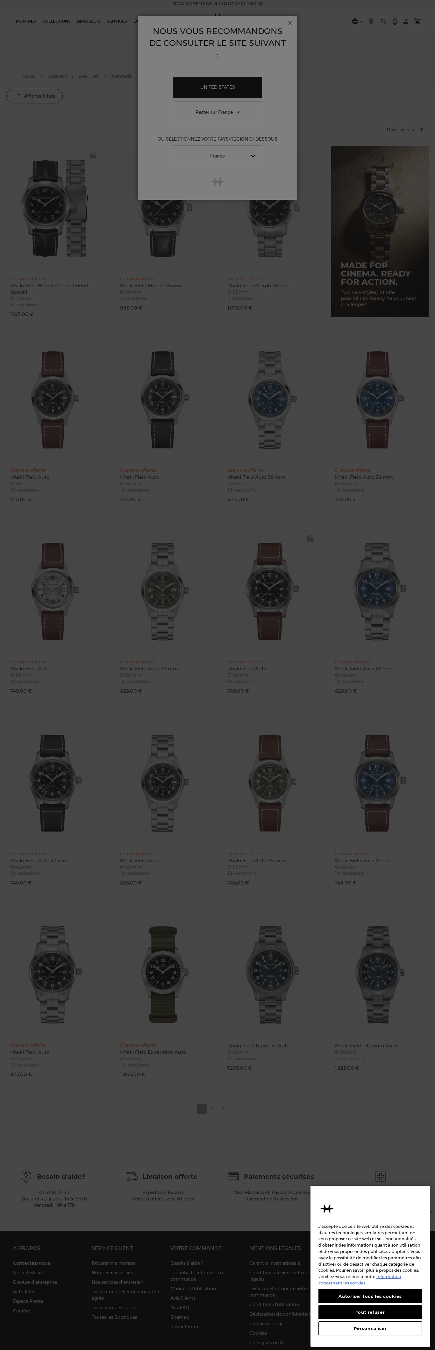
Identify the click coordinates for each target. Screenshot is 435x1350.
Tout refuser (370, 1312)
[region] (370, 1266)
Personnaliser (370, 1328)
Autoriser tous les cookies (370, 1296)
